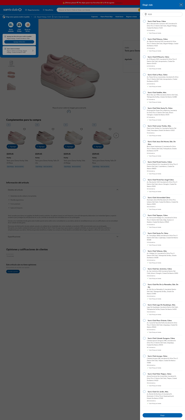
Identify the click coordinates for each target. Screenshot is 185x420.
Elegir (162, 415)
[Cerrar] (181, 4)
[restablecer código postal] (145, 14)
